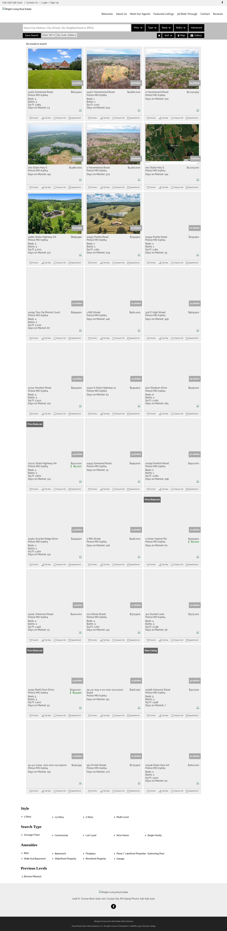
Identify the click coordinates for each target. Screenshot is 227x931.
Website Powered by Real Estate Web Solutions (113, 921)
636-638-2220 (14, 2)
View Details (54, 69)
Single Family (154, 835)
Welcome (107, 14)
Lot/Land (91, 835)
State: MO (47, 35)
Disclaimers (123, 926)
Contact (205, 14)
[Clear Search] (159, 35)
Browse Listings (149, 926)
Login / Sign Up (50, 2)
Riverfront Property (96, 858)
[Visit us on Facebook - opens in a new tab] (222, 2)
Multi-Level (123, 817)
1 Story (27, 816)
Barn (26, 853)
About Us (121, 14)
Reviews (218, 14)
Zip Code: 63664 (65, 35)
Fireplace (91, 853)
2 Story (89, 817)
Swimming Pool (155, 853)
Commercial (61, 835)
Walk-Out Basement (35, 858)
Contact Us (32, 2)
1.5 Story (59, 817)
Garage (120, 858)
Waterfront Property (65, 858)
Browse (32, 876)
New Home (123, 835)
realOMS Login (136, 926)
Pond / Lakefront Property (131, 853)
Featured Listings (163, 14)
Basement (60, 853)
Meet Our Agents (140, 14)
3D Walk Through (187, 14)
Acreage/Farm (32, 834)
